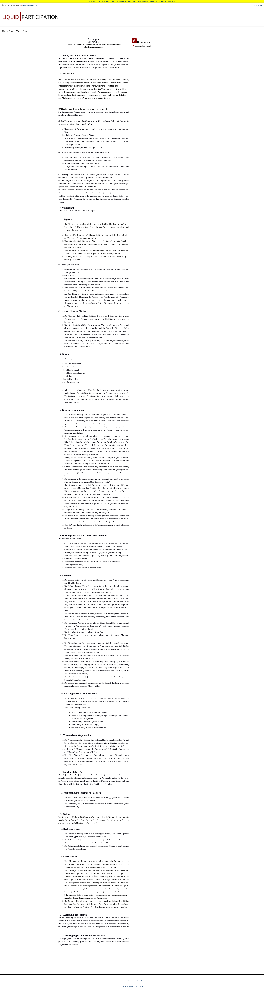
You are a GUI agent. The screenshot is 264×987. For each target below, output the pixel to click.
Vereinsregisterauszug (143, 46)
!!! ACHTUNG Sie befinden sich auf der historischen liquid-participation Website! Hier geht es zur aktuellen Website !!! (132, 1)
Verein (18, 31)
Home (4, 31)
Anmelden (258, 5)
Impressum (124, 981)
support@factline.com (30, 5)
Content (11, 31)
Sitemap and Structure (136, 981)
